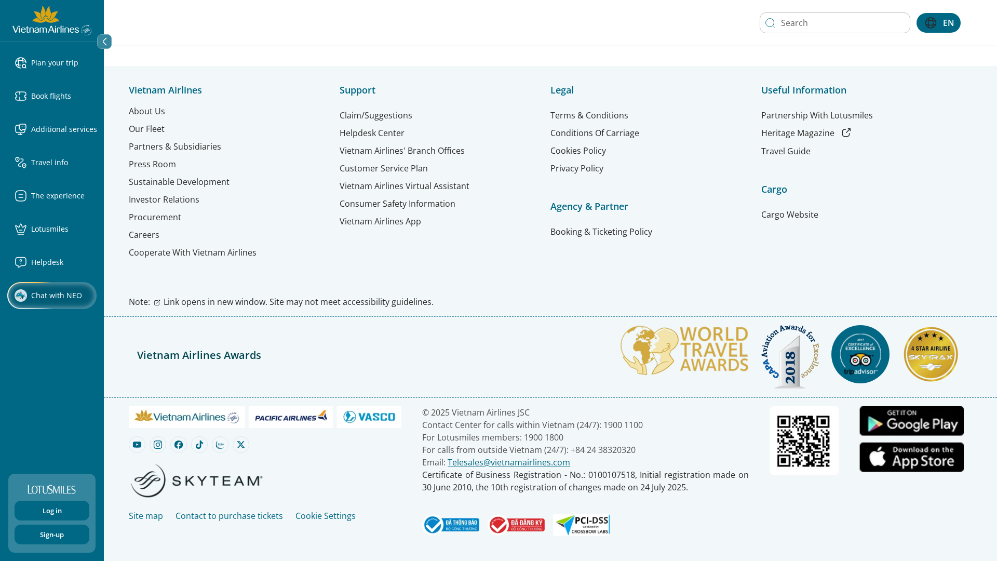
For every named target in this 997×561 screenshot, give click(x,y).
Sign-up (52, 534)
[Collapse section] (104, 41)
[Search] (770, 23)
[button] (56, 62)
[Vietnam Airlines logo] (51, 19)
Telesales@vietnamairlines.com (509, 462)
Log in (52, 510)
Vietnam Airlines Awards (199, 355)
